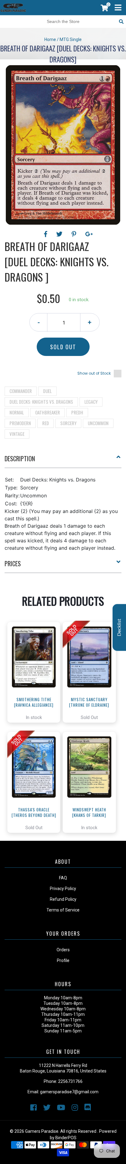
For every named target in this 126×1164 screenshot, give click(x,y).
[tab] (63, 461)
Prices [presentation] (13, 563)
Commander (20, 390)
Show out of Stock (94, 373)
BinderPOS (65, 1137)
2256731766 (70, 1081)
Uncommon (98, 423)
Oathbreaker (47, 412)
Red (45, 423)
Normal (16, 412)
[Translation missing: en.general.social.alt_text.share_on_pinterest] (75, 234)
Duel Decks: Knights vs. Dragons (41, 401)
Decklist (119, 627)
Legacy (91, 401)
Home (50, 39)
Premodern (20, 423)
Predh (77, 412)
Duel (47, 390)
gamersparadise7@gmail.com (69, 1091)
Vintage (16, 433)
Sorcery (68, 423)
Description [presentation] (20, 458)
